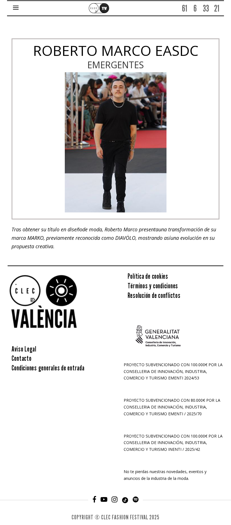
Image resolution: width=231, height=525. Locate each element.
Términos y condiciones (153, 286)
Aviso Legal (24, 349)
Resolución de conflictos (154, 295)
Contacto (22, 358)
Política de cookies (148, 276)
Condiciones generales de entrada (48, 368)
